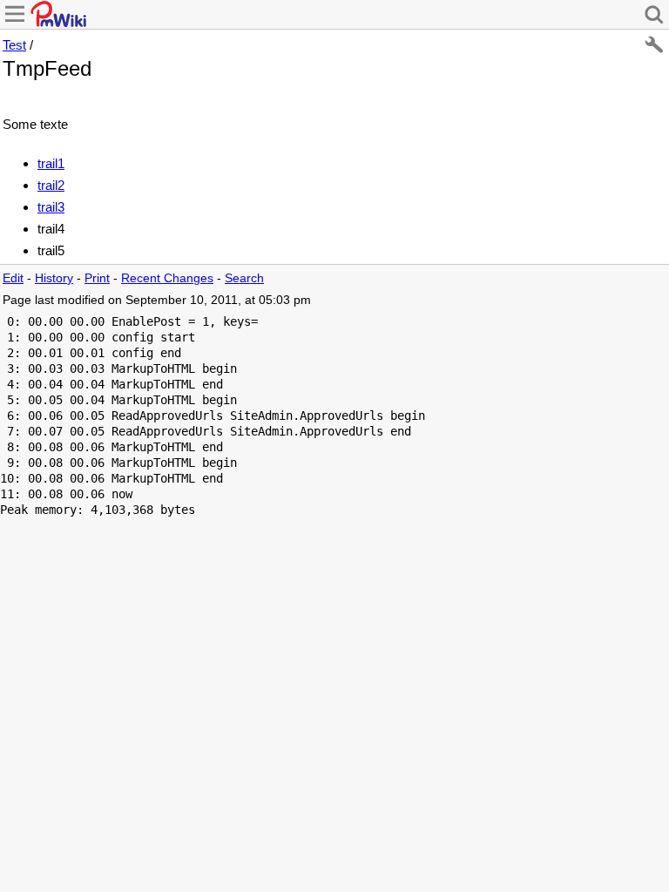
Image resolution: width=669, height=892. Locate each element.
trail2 (50, 185)
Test (14, 44)
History (54, 278)
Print (97, 278)
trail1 (50, 163)
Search (244, 278)
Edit (13, 278)
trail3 (50, 206)
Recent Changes (167, 278)
